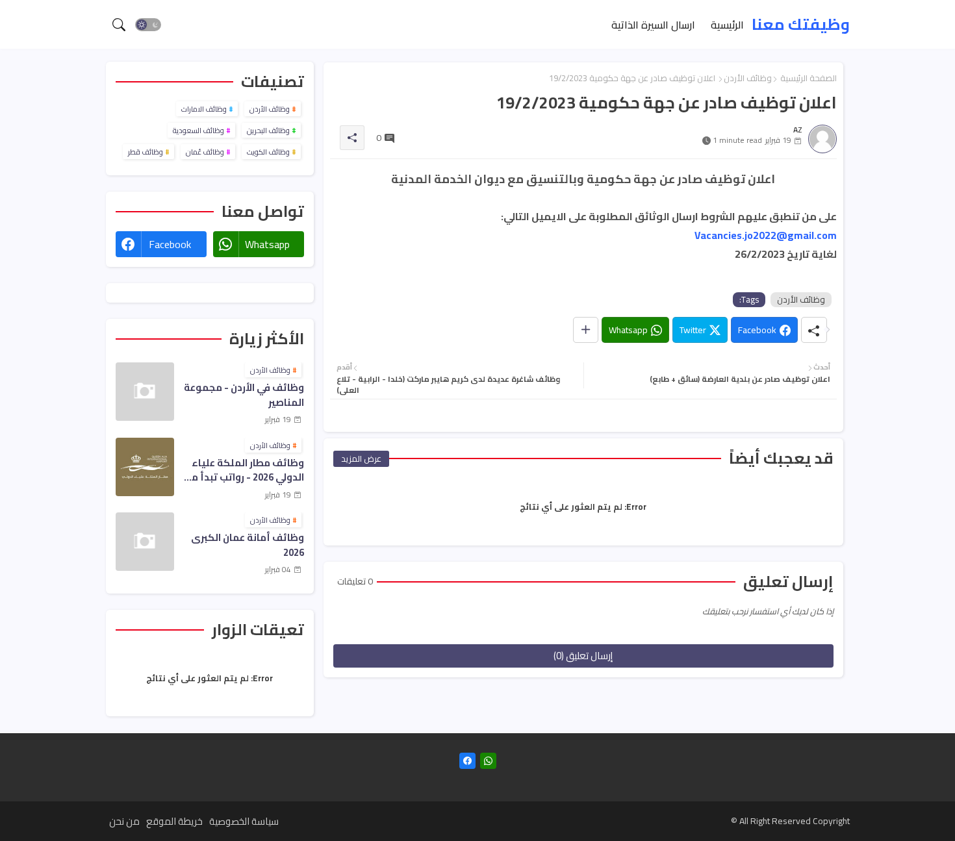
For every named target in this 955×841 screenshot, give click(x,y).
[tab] (727, 24)
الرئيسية (727, 24)
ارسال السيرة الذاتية (653, 24)
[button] (148, 24)
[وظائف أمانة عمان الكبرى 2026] (145, 541)
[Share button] (585, 330)
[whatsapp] (488, 761)
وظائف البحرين (268, 130)
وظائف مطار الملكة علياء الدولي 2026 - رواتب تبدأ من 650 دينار (244, 470)
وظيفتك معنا (801, 24)
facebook (170, 244)
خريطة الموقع (174, 821)
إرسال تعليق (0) (583, 655)
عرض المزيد (361, 458)
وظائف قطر (145, 151)
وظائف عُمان (205, 151)
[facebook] (467, 761)
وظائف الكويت (268, 151)
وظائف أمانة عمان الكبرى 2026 (247, 545)
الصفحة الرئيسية (808, 78)
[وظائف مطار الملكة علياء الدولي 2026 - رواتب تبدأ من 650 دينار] (145, 467)
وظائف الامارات (204, 109)
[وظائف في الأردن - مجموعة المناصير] (145, 391)
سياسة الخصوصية (244, 821)
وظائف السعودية (198, 130)
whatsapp (267, 244)
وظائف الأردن (748, 78)
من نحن (124, 821)
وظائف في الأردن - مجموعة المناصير (244, 395)
